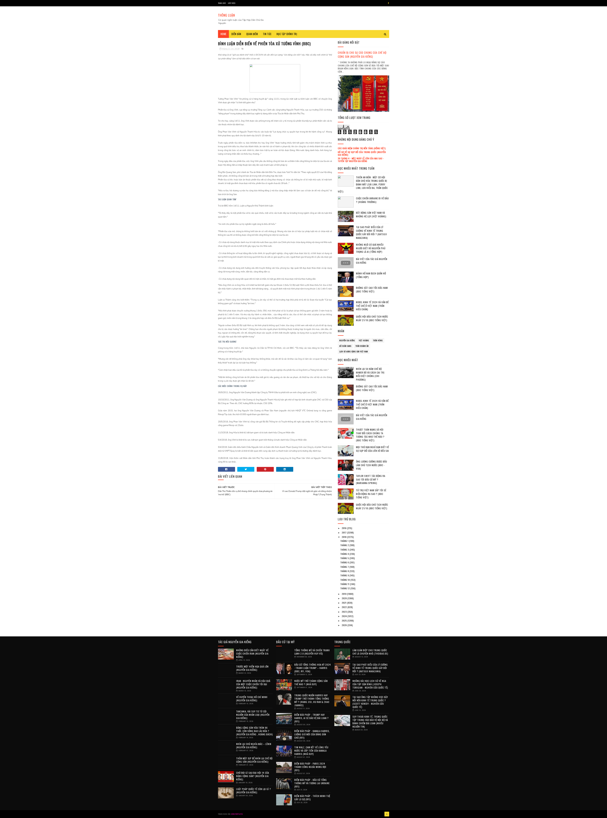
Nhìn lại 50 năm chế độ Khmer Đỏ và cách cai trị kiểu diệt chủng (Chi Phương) (370, 374)
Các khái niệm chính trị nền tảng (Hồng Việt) (362, 148)
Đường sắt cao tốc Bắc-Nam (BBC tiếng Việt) (372, 289)
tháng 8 (344, 571)
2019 (344, 593)
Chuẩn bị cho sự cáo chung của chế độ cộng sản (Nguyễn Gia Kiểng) (362, 54)
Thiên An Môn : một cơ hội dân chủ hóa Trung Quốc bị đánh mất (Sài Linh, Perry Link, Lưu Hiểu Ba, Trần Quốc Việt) (363, 184)
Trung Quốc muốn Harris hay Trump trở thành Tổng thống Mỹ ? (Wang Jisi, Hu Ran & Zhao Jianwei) (311, 700)
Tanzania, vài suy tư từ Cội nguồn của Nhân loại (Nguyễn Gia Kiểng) (253, 715)
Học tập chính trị (286, 34)
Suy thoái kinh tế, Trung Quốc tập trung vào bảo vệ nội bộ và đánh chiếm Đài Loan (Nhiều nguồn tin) (370, 721)
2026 (344, 625)
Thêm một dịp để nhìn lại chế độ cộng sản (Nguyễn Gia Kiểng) (254, 760)
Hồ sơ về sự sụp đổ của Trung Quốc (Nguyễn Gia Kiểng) (362, 153)
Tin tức (267, 34)
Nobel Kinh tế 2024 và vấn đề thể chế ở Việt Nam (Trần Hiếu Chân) (372, 305)
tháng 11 (345, 584)
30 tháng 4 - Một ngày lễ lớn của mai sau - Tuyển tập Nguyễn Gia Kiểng (361, 160)
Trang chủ (222, 3)
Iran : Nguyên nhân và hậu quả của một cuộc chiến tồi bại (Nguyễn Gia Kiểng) (253, 684)
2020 (344, 598)
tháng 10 (345, 579)
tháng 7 (344, 566)
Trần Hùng (378, 340)
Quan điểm (252, 34)
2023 (344, 611)
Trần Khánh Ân (362, 346)
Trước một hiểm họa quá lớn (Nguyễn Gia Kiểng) (252, 668)
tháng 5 (344, 558)
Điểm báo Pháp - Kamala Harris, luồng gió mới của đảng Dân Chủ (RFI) (312, 734)
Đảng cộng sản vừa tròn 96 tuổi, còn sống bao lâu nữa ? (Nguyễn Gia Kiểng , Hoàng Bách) (254, 731)
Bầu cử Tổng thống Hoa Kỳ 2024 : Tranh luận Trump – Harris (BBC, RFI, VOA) (312, 668)
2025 (344, 620)
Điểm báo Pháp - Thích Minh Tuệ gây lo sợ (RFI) (312, 797)
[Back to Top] (386, 814)
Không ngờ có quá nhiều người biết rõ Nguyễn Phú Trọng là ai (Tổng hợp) (370, 248)
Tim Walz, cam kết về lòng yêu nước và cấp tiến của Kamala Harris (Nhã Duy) (311, 750)
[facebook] (388, 3)
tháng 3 (344, 549)
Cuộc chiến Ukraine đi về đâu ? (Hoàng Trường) (372, 200)
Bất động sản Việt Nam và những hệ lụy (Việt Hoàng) (371, 214)
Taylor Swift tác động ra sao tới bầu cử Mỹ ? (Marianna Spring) (370, 479)
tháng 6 (344, 562)
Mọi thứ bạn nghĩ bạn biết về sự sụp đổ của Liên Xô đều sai (372, 448)
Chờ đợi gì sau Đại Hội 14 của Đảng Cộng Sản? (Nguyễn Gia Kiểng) (252, 776)
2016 (344, 528)
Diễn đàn (236, 34)
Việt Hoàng (364, 340)
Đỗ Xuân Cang (345, 346)
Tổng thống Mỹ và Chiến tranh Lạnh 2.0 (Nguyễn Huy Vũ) (312, 651)
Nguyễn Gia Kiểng (347, 340)
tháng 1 (344, 540)
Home (223, 34)
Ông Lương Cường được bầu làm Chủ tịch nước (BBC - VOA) (371, 465)
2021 (344, 602)
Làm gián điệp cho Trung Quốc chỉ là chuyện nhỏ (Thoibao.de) (370, 651)
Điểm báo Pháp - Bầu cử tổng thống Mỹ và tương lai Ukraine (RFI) (312, 783)
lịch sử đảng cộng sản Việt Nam (353, 351)
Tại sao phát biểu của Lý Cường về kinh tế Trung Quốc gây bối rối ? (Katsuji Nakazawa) (371, 232)
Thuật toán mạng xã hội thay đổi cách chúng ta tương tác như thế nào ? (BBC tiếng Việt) (370, 435)
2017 (344, 532)
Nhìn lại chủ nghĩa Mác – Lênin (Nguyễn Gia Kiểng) (253, 745)
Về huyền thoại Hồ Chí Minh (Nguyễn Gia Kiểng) (251, 698)
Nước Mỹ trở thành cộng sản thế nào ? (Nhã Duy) (311, 682)
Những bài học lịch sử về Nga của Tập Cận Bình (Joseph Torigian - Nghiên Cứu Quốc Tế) (370, 684)
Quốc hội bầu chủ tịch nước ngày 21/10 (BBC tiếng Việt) (372, 318)
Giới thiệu (231, 3)
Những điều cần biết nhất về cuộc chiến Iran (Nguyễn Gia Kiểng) (252, 653)
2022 (344, 607)
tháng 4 (344, 553)
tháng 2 (344, 545)
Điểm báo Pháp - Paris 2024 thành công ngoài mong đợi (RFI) (310, 767)
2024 (344, 616)
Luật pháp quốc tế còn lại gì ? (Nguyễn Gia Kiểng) (253, 790)
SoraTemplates (237, 814)
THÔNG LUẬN (226, 15)
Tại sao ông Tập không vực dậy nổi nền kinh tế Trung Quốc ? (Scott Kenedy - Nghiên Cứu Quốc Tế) (370, 702)
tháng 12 (345, 588)
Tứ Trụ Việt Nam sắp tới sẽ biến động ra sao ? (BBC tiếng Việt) (371, 493)
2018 (344, 537)
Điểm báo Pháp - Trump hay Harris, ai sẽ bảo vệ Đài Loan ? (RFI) (311, 718)
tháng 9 (344, 575)
